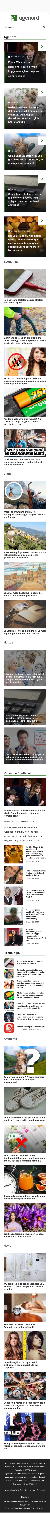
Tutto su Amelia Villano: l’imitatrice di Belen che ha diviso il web (36, 873)
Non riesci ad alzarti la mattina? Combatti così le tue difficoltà (20, 1325)
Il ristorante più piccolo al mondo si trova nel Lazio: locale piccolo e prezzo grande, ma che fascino (25, 555)
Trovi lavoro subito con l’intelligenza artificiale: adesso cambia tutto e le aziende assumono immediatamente (25, 757)
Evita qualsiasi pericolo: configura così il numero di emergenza (31, 1028)
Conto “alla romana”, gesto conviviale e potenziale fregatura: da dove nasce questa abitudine (24, 1405)
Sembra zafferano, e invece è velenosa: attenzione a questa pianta (24, 1235)
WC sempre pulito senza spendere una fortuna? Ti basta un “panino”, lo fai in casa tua (24, 1286)
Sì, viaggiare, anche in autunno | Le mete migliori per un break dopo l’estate (25, 632)
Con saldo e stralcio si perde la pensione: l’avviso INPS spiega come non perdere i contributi (22, 718)
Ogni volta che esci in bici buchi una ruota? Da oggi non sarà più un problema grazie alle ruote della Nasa (25, 340)
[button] (44, 27)
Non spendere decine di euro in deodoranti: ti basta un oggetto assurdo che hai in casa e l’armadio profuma (24, 1158)
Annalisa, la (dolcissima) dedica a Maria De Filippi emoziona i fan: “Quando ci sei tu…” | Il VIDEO (36, 934)
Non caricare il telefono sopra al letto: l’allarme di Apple (30, 962)
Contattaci (41, 1490)
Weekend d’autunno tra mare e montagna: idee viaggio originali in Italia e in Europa (24, 514)
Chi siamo (8, 1508)
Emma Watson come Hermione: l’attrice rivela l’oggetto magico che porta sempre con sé (24, 813)
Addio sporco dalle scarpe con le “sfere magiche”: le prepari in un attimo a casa (24, 1119)
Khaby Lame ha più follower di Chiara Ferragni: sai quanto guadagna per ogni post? (24, 1446)
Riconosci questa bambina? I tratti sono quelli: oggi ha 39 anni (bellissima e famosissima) (35, 914)
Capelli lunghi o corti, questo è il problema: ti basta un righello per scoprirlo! (21, 1365)
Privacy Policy (30, 1508)
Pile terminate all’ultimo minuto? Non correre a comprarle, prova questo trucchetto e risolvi (23, 421)
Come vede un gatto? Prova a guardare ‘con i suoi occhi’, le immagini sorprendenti (25, 159)
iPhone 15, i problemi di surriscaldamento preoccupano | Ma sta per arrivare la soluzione (30, 1017)
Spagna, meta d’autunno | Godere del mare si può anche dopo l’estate (23, 594)
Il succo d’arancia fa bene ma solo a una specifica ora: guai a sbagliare (24, 1197)
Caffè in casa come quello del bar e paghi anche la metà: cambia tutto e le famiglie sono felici (23, 462)
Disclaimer (41, 1508)
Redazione (18, 1508)
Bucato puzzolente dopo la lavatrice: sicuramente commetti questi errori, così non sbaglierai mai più (25, 381)
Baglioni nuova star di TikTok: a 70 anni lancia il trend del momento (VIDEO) (35, 893)
